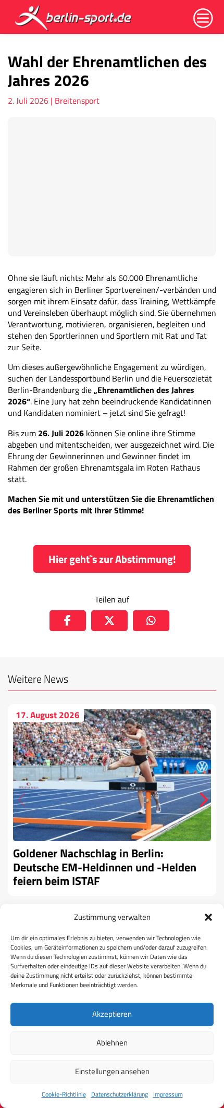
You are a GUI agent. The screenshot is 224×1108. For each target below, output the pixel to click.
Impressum (168, 1094)
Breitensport (77, 100)
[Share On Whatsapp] (151, 620)
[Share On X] (109, 620)
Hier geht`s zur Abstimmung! (112, 559)
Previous (23, 800)
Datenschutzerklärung (119, 1094)
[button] (208, 917)
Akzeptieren (112, 1014)
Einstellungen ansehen (112, 1071)
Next (200, 800)
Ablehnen (112, 1043)
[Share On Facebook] (67, 620)
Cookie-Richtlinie (64, 1094)
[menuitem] (73, 18)
